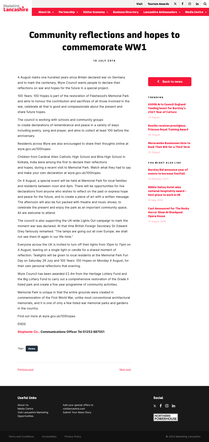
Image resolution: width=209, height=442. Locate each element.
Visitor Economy (94, 12)
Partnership (67, 12)
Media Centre (194, 12)
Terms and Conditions (21, 436)
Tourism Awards (158, 4)
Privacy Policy (73, 436)
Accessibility (49, 436)
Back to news (172, 81)
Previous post (26, 369)
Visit (139, 4)
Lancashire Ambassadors (161, 12)
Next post (125, 369)
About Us (44, 12)
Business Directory (125, 12)
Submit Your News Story (77, 412)
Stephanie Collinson (29, 332)
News (31, 348)
